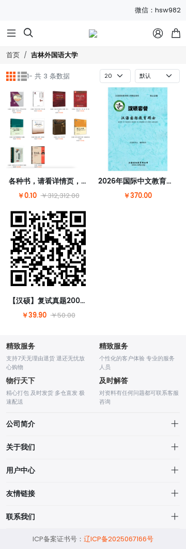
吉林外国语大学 (54, 55)
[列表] (22, 76)
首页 (13, 55)
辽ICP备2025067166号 (118, 539)
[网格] (11, 76)
